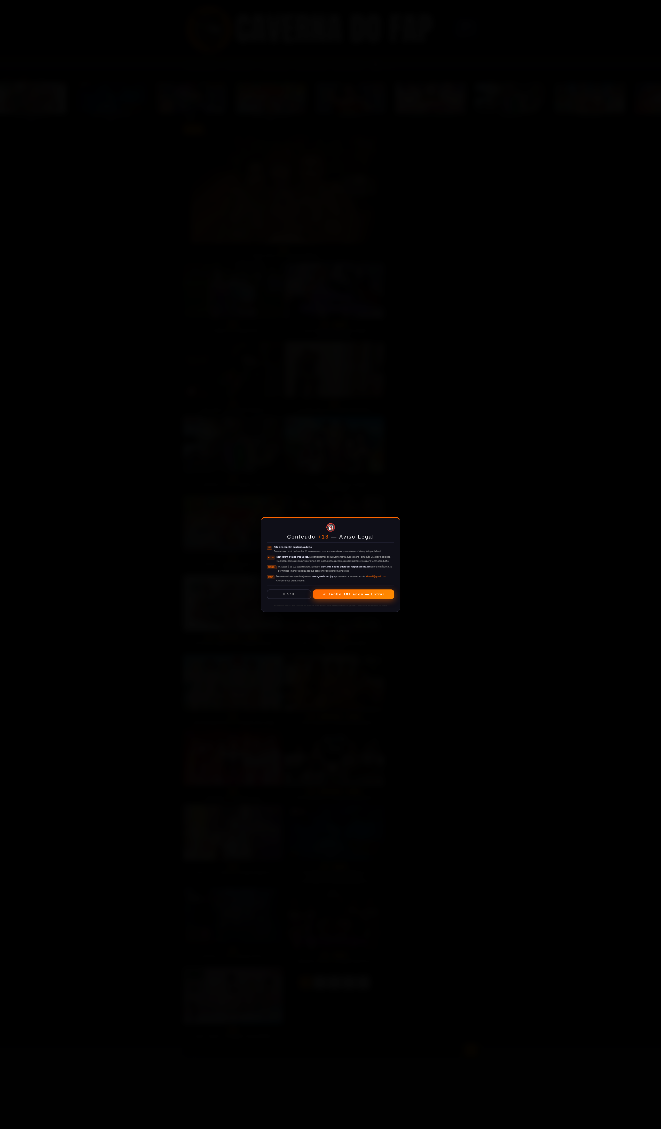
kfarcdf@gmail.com (376, 576)
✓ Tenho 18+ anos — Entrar (353, 594)
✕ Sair (289, 594)
